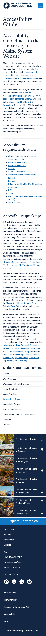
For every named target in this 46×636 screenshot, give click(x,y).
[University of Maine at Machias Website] (23, 481)
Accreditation (10, 592)
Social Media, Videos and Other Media (19, 414)
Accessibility (10, 614)
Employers (9, 540)
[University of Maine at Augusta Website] (23, 449)
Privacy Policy (10, 600)
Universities (9, 529)
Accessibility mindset (18, 162)
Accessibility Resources (13, 404)
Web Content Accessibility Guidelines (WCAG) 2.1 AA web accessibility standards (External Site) (23, 96)
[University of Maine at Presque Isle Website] (23, 491)
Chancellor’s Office (12, 562)
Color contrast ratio (16, 171)
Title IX (7, 621)
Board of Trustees (12, 567)
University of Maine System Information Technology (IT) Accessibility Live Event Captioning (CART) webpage (21, 357)
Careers (7, 545)
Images (11, 181)
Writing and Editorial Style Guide (16, 384)
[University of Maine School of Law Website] (23, 512)
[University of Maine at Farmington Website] (23, 460)
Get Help (6, 424)
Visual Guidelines (10, 394)
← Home (7, 374)
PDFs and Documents (12, 409)
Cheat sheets (14, 202)
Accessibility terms (17, 165)
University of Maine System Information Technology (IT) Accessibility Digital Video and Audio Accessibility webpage (22, 348)
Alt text (11, 168)
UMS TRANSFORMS (13, 557)
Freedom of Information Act (16, 607)
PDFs (10, 190)
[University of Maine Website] (23, 439)
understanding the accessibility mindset (21, 78)
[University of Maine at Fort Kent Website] (23, 470)
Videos (11, 193)
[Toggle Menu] (40, 5)
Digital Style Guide (10, 389)
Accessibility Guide (11, 399)
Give (6, 552)
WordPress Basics (11, 379)
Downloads (7, 419)
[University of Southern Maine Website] (23, 502)
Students (8, 534)
